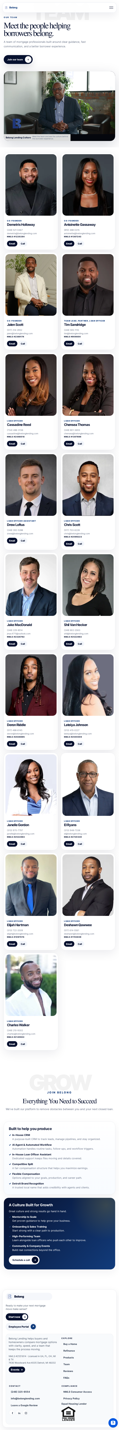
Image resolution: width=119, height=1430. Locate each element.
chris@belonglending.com (77, 533)
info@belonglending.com (25, 1398)
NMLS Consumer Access (77, 1391)
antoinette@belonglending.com (79, 233)
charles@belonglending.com (21, 1034)
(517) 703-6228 (72, 530)
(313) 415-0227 (71, 730)
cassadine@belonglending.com (22, 433)
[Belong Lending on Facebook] (11, 1412)
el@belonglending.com (75, 833)
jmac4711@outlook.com (19, 633)
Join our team (18, 59)
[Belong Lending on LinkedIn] (18, 1412)
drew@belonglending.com (20, 533)
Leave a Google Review (24, 1405)
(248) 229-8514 (15, 630)
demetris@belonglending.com (22, 233)
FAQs (66, 1377)
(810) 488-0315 (71, 230)
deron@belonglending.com (20, 733)
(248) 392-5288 (15, 530)
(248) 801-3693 (72, 430)
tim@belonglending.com (76, 333)
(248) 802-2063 (72, 630)
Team (66, 1364)
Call (23, 243)
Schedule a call (24, 1260)
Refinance (69, 1350)
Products (68, 1357)
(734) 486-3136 (15, 430)
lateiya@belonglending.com (78, 733)
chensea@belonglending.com (79, 433)
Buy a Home (70, 1344)
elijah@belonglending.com (20, 934)
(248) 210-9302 (15, 1030)
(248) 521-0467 (15, 230)
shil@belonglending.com (76, 633)
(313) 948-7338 (72, 830)
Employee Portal (21, 1326)
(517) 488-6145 (14, 730)
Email (12, 243)
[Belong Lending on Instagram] (25, 1412)
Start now (17, 1316)
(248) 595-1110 (71, 330)
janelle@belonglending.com (20, 833)
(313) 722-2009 (15, 930)
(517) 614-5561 (71, 930)
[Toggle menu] (111, 7)
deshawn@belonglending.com (79, 934)
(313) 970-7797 (15, 830)
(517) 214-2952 (14, 330)
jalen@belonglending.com (20, 333)
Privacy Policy (71, 1398)
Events (17, 1369)
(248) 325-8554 (20, 1391)
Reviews (68, 1371)
